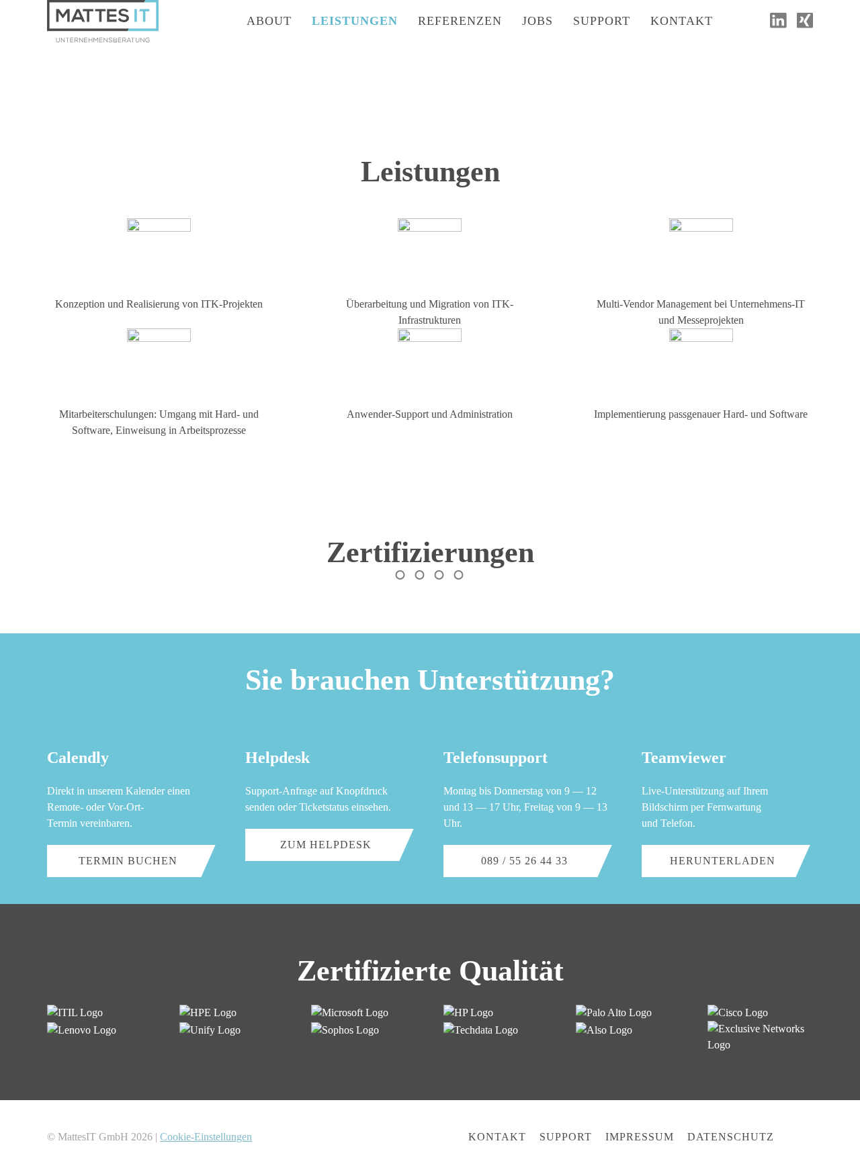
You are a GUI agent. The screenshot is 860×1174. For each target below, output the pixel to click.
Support (601, 21)
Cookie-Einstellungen (206, 1136)
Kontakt (681, 21)
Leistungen (355, 21)
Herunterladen (722, 860)
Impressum (639, 1136)
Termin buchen (128, 860)
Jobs (537, 21)
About (269, 21)
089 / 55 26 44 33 (524, 860)
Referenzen (460, 21)
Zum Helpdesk (326, 844)
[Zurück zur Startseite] (103, 21)
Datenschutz (730, 1136)
